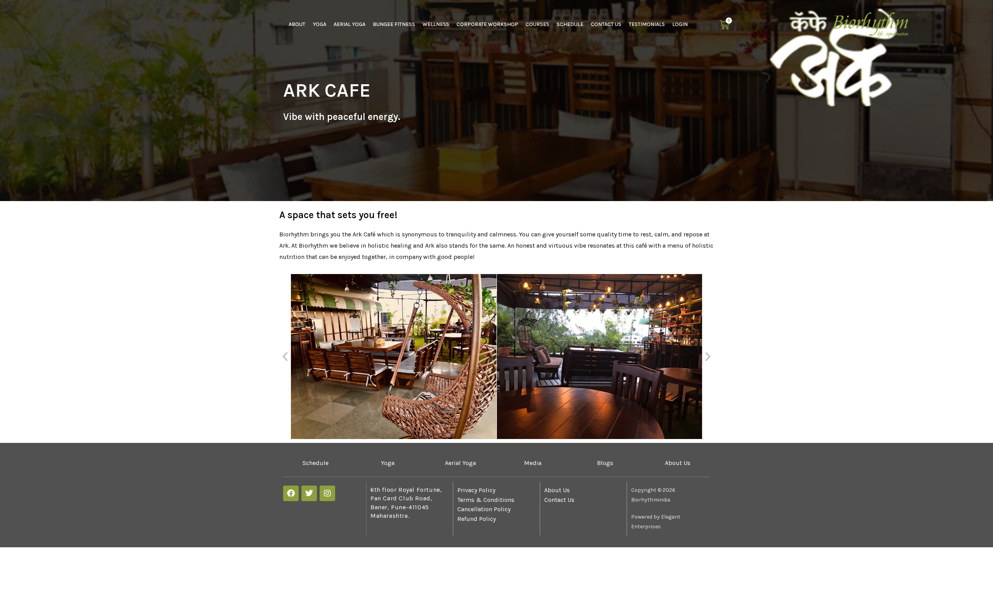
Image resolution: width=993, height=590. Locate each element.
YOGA (319, 24)
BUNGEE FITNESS (394, 24)
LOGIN (680, 24)
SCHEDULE (570, 24)
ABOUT (297, 24)
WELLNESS (435, 24)
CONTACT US (606, 24)
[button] (285, 357)
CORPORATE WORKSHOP (487, 24)
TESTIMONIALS (647, 24)
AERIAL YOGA (349, 24)
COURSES (537, 24)
